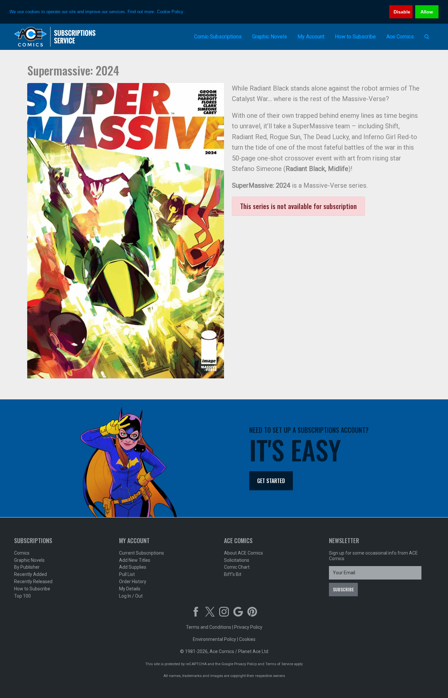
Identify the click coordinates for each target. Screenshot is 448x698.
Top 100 (22, 596)
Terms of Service (279, 664)
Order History (132, 581)
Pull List (127, 574)
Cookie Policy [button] (170, 11)
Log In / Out (131, 596)
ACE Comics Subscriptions (55, 37)
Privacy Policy (248, 627)
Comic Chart (237, 567)
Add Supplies (132, 567)
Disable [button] (402, 11)
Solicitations (236, 560)
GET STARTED (271, 481)
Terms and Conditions (208, 627)
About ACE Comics (243, 553)
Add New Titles (134, 560)
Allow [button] (426, 11)
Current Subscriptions (141, 553)
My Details (129, 588)
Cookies (247, 639)
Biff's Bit (232, 574)
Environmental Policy (214, 639)
